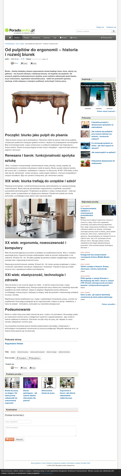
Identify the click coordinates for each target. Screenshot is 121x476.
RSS (88, 463)
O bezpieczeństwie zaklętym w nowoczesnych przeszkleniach (88, 212)
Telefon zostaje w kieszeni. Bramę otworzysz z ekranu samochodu (94, 267)
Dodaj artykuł (107, 37)
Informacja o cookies (73, 463)
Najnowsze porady (90, 201)
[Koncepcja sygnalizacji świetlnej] (98, 95)
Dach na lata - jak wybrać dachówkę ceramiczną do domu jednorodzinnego (96, 295)
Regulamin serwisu (60, 463)
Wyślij (10, 439)
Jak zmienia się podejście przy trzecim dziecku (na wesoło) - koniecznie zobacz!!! (101, 135)
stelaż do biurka (64, 352)
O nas (43, 463)
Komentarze (11, 409)
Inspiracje (47, 37)
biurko (13, 352)
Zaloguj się (100, 27)
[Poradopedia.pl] (20, 31)
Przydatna (22, 358)
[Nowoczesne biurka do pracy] (49, 383)
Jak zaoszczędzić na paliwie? (103, 152)
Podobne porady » (14, 374)
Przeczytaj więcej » (47, 473)
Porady (16, 37)
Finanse (74, 37)
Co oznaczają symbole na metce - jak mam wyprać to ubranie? (102, 145)
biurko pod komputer (37, 352)
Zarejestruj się (111, 27)
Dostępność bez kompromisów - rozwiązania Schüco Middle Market (95, 255)
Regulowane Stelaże (14, 343)
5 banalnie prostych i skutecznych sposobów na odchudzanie (102, 124)
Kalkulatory (36, 37)
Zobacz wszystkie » (109, 304)
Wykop (16, 63)
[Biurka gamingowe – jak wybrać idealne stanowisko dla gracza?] (30, 383)
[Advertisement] (32, 67)
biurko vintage (51, 352)
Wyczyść (19, 439)
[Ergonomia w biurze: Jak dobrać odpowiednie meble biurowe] (67, 383)
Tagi (54, 37)
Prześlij (25, 63)
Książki (64, 37)
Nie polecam (35, 358)
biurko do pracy (23, 352)
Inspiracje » (87, 79)
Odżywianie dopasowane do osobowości (103, 162)
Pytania (26, 37)
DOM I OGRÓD (85, 206)
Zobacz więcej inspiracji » (106, 111)
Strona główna (35, 463)
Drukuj (34, 63)
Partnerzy (49, 463)
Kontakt (83, 463)
